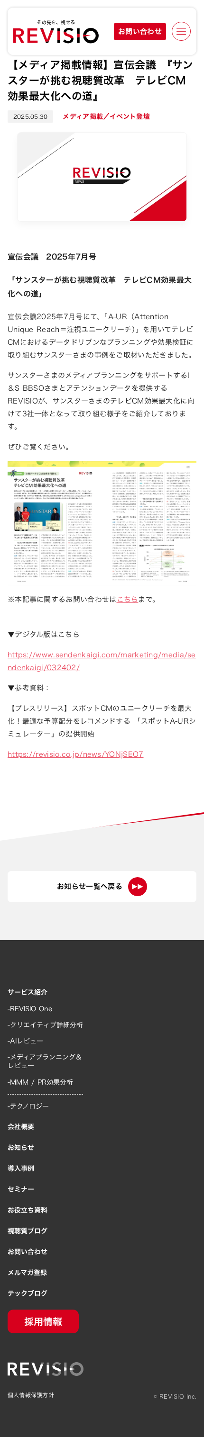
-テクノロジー (28, 1106)
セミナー (21, 1189)
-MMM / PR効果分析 (40, 1082)
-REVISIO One (30, 1009)
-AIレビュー (25, 1041)
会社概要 (21, 1127)
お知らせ (21, 1147)
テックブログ (27, 1293)
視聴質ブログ (27, 1231)
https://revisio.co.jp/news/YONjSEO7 (76, 754)
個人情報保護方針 (31, 1395)
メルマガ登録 (27, 1272)
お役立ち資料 (27, 1210)
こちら (128, 599)
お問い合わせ (27, 1252)
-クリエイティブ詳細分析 (45, 1025)
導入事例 (21, 1168)
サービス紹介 (27, 992)
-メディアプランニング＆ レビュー (45, 1061)
